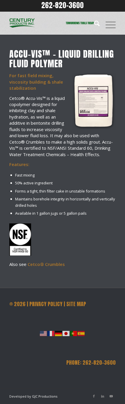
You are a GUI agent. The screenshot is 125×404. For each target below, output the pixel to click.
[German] (59, 333)
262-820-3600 (62, 5)
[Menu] (108, 23)
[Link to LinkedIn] (102, 396)
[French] (51, 333)
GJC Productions (44, 396)
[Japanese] (66, 333)
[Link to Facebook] (94, 396)
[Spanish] (81, 333)
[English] (43, 333)
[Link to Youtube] (111, 396)
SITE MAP (76, 304)
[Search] (94, 23)
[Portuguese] (74, 333)
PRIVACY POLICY (46, 304)
